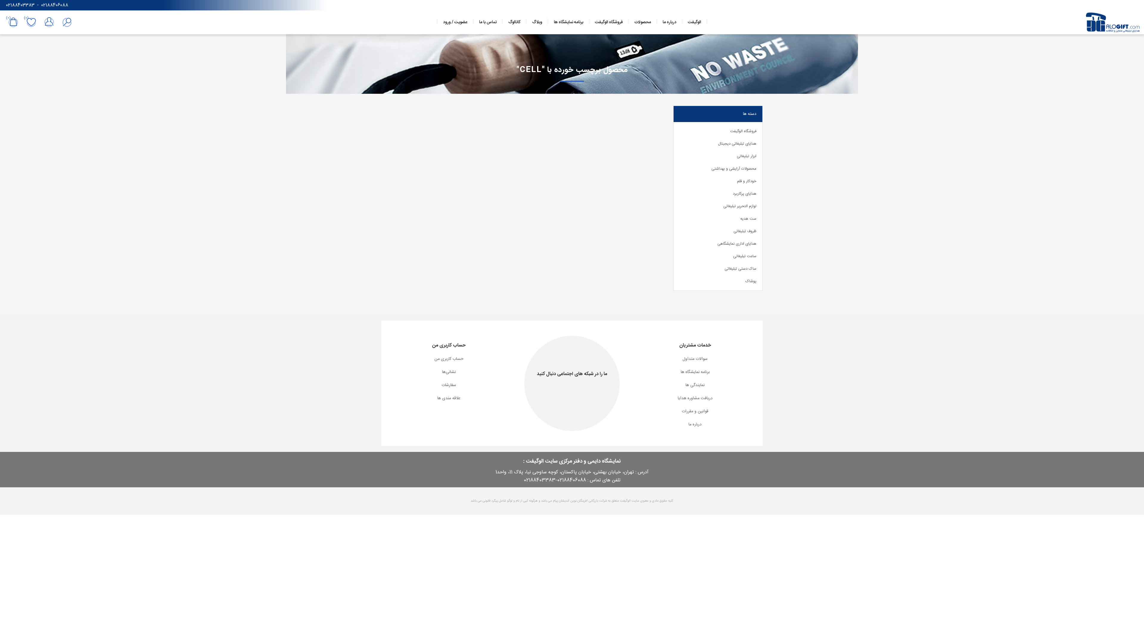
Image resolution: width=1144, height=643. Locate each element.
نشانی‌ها (449, 372)
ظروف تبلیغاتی (744, 231)
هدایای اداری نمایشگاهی (736, 244)
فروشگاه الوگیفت (743, 131)
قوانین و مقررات (695, 411)
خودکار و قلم (746, 181)
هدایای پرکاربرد (744, 194)
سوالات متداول (695, 359)
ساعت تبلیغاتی (744, 256)
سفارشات (449, 385)
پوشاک (750, 281)
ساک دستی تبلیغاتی (740, 269)
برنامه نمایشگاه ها (695, 372)
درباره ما (695, 424)
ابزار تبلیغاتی (746, 156)
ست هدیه (748, 219)
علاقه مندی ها (449, 398)
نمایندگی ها (695, 385)
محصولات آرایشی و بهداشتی (733, 169)
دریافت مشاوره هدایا (695, 398)
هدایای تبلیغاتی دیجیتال (737, 144)
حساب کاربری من (449, 359)
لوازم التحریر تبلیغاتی (739, 206)
